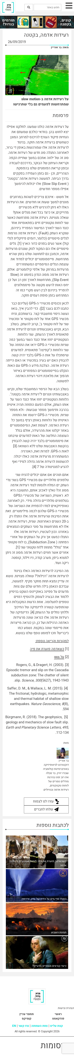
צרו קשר (23, 1026)
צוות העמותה (39, 1026)
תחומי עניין (26, 1014)
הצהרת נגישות (66, 1008)
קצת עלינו (56, 1026)
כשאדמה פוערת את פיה (47, 648)
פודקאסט (58, 1018)
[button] (28, 7)
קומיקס (26, 1018)
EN (14, 1026)
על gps (59, 656)
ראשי (58, 1014)
